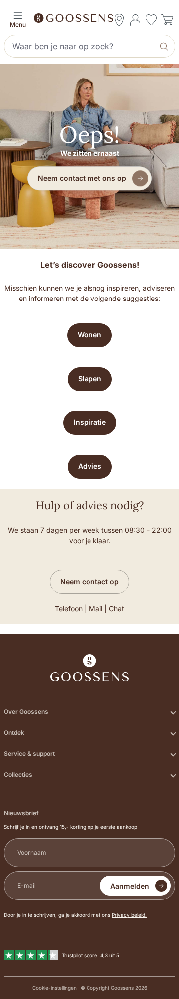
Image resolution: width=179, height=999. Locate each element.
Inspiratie (90, 422)
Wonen (89, 334)
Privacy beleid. (129, 915)
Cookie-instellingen (54, 988)
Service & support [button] (29, 753)
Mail (95, 608)
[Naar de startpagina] (89, 17)
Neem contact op (89, 581)
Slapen (89, 378)
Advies (89, 466)
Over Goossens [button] (26, 711)
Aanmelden (129, 886)
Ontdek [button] (14, 732)
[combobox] (80, 46)
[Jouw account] (135, 20)
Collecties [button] (18, 774)
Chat (116, 608)
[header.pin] (119, 20)
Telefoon (69, 608)
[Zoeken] (165, 46)
